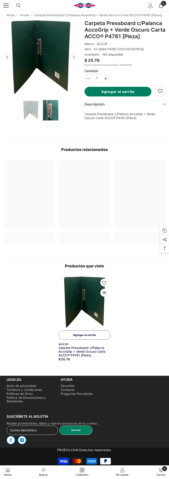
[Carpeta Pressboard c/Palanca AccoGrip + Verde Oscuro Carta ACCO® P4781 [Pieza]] (84, 302)
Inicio (11, 15)
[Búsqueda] (18, 5)
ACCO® (102, 44)
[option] (40, 57)
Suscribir (76, 430)
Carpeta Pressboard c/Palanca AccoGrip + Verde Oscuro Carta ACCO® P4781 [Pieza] (82, 351)
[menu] (6, 5)
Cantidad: (91, 71)
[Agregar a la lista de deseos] (104, 283)
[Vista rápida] (104, 293)
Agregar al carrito (119, 91)
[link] (160, 90)
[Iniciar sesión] (150, 5)
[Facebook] (11, 440)
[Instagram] (22, 440)
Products (24, 15)
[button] (7, 57)
